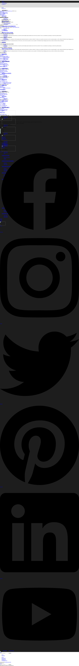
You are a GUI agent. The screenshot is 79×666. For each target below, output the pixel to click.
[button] (1, 55)
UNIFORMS (5, 101)
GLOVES (4, 16)
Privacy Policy (4, 145)
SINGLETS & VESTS (7, 48)
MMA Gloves (2, 12)
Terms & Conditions (5, 146)
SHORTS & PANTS (6, 73)
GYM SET (4, 85)
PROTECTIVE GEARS (7, 32)
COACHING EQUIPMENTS (9, 26)
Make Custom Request (5, 144)
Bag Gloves (2, 81)
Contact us (3, 147)
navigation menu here (8, 662)
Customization (4, 143)
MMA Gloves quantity (4, 24)
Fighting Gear (4, 138)
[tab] (40, 29)
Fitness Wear (4, 137)
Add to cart (1, 25)
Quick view (1, 56)
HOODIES (4, 54)
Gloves (14, 27)
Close (1, 652)
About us (3, 142)
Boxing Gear (4, 136)
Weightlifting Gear (4, 139)
